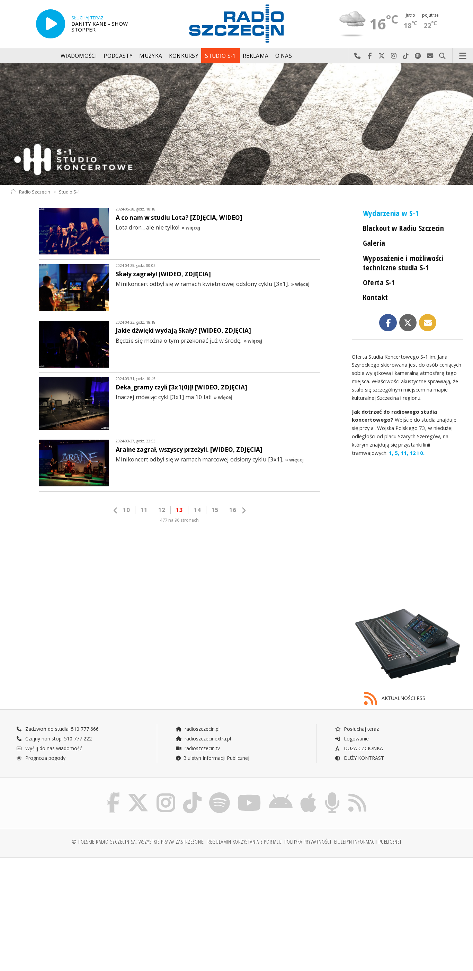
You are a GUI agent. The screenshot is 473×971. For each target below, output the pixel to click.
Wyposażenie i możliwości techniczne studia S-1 (403, 262)
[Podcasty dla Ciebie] (332, 794)
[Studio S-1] (236, 124)
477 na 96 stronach (179, 520)
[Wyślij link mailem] (428, 323)
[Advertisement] (65, 910)
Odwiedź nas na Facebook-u (370, 56)
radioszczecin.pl (201, 729)
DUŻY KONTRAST (363, 758)
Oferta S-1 (379, 282)
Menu (463, 56)
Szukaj (442, 56)
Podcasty (118, 56)
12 (161, 510)
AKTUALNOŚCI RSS (402, 698)
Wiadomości (79, 56)
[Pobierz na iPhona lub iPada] (308, 794)
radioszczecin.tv (201, 748)
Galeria (374, 243)
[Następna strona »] (243, 510)
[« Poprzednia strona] (116, 510)
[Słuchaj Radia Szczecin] (50, 23)
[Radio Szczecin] (236, 23)
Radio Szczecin (34, 192)
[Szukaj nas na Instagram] (166, 794)
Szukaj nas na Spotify (418, 56)
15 (215, 510)
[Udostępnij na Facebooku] (388, 323)
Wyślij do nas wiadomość (430, 56)
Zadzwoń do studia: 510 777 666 (61, 729)
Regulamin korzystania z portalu (244, 841)
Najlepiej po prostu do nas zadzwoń (357, 56)
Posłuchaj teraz (360, 729)
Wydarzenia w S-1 (391, 213)
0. (422, 452)
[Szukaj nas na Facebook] (113, 794)
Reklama (255, 56)
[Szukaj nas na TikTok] (192, 794)
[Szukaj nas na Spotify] (219, 794)
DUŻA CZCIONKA (362, 748)
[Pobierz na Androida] (280, 794)
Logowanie (355, 738)
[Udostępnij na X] (408, 323)
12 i (413, 452)
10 (126, 510)
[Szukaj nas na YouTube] (249, 794)
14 (197, 510)
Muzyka (150, 56)
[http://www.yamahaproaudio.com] (407, 643)
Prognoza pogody (44, 758)
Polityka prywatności (307, 841)
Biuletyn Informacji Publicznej (216, 758)
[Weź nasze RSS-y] (357, 794)
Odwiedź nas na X (382, 56)
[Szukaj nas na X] (138, 794)
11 (144, 510)
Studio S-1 (220, 56)
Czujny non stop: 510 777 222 (58, 738)
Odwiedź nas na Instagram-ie (394, 56)
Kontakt (375, 297)
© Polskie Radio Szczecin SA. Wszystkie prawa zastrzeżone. (138, 841)
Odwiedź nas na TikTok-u (406, 56)
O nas (283, 56)
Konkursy (183, 56)
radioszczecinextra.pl (207, 738)
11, (403, 452)
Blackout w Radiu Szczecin (403, 228)
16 (232, 510)
